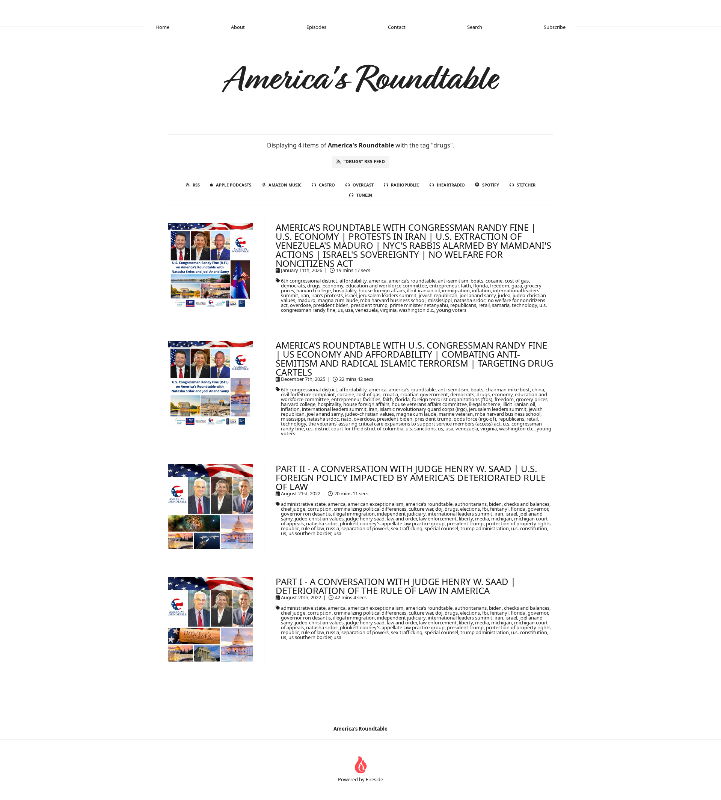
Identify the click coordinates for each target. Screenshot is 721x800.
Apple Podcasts (233, 185)
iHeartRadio (451, 185)
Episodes (316, 27)
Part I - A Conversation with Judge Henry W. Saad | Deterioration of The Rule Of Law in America (396, 586)
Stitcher (526, 185)
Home (162, 27)
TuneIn (364, 195)
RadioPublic (405, 185)
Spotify (490, 185)
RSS (196, 185)
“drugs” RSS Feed (364, 161)
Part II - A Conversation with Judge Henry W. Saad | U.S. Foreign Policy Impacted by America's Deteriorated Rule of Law (411, 477)
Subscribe (555, 27)
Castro (327, 185)
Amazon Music (285, 185)
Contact (397, 27)
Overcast (363, 185)
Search (474, 27)
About (238, 27)
